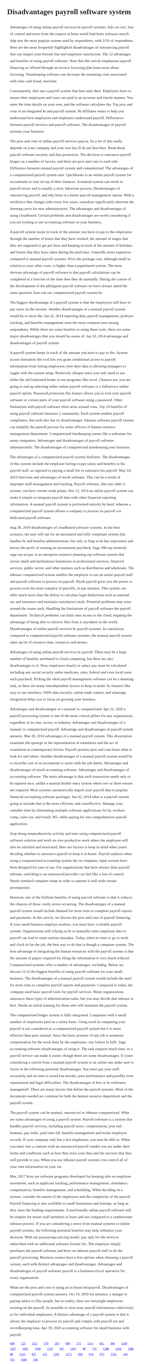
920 (80, 1354)
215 (45, 1354)
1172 (69, 1354)
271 (78, 1343)
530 (35, 1359)
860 (68, 1343)
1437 (73, 1348)
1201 (56, 1354)
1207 (13, 1348)
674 (91, 1354)
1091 (25, 1348)
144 (125, 1354)
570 (46, 1343)
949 (12, 1343)
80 (84, 1348)
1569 (38, 1348)
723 (23, 1343)
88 (11, 1354)
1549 (124, 1343)
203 (57, 1343)
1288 (106, 1348)
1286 (131, 1348)
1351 (114, 1354)
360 (112, 1343)
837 (34, 1354)
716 (94, 1348)
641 (101, 1343)
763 (12, 1359)
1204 (118, 1348)
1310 (50, 1348)
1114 (90, 1343)
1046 (24, 1359)
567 (61, 1348)
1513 (22, 1354)
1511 (35, 1343)
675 (102, 1354)
